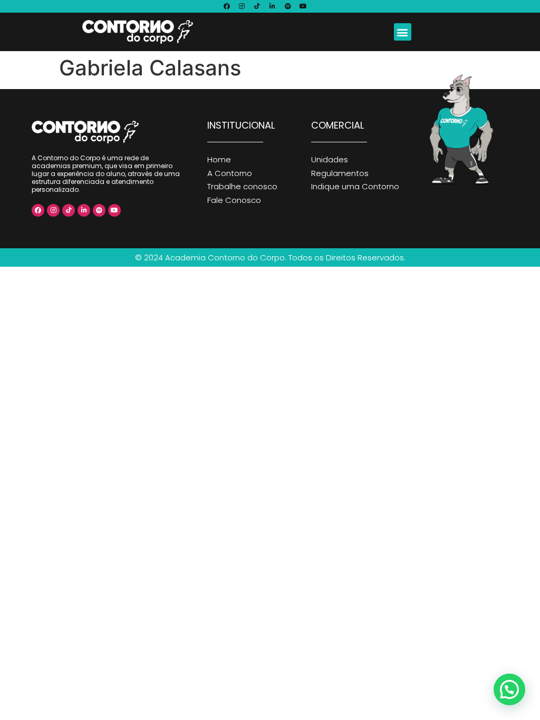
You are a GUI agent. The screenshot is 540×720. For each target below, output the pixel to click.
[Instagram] (242, 6)
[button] (402, 32)
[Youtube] (303, 6)
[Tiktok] (257, 6)
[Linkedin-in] (272, 6)
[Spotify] (288, 6)
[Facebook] (226, 6)
